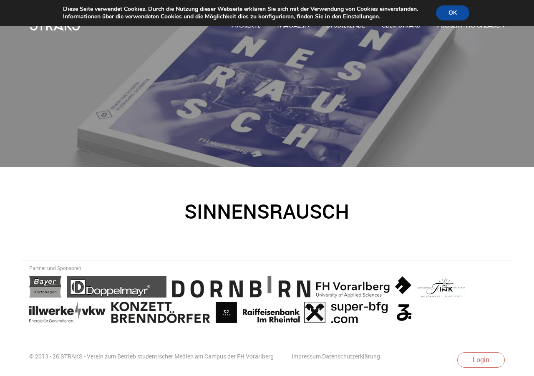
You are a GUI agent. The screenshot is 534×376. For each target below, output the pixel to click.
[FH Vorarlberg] (366, 288)
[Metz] (229, 313)
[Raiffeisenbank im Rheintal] (287, 313)
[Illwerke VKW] (70, 313)
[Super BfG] (362, 313)
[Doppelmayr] (119, 288)
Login (481, 359)
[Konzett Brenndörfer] (163, 313)
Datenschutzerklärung (351, 356)
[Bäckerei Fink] (443, 288)
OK (452, 13)
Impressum (306, 356)
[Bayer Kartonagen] (48, 288)
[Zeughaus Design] (406, 313)
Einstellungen (361, 16)
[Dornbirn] (244, 288)
